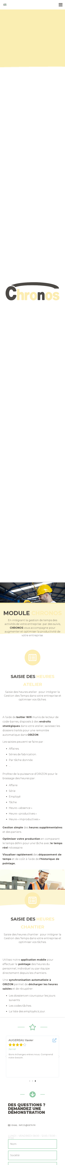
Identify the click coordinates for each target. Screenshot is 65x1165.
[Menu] (61, 5)
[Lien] (5, 4)
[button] (6, 1056)
